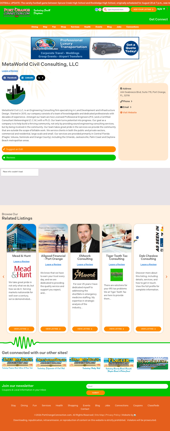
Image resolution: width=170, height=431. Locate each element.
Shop (63, 27)
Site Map (99, 415)
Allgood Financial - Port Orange (53, 257)
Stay (45, 27)
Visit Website (129, 112)
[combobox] (116, 9)
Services (75, 27)
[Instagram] (100, 9)
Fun (54, 27)
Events (99, 27)
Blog (109, 27)
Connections (132, 27)
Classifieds (153, 405)
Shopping (73, 405)
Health (87, 27)
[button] (10, 78)
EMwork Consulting (85, 257)
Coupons (138, 405)
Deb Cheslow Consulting (148, 257)
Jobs (119, 27)
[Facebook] (96, 9)
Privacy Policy (113, 415)
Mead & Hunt (21, 256)
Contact (85, 409)
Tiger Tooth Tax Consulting (117, 257)
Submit (95, 393)
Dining (34, 27)
